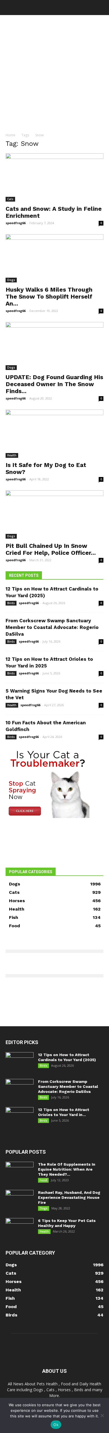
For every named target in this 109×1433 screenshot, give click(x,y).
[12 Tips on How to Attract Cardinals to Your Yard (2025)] (20, 1062)
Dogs (11, 280)
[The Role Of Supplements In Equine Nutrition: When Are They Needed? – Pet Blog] (20, 1171)
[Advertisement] (54, 72)
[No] (102, 1415)
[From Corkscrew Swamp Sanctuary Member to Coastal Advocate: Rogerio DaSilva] (20, 1088)
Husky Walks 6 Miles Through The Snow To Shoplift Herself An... (49, 296)
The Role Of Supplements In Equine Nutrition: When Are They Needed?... (66, 1169)
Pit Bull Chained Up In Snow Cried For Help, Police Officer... (51, 549)
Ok (55, 1424)
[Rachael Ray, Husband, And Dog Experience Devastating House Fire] (20, 1199)
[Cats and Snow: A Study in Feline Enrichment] (54, 177)
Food (43, 1180)
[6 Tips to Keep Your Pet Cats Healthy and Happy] (20, 1228)
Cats (10, 199)
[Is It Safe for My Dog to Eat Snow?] (54, 434)
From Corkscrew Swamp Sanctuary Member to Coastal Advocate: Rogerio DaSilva (52, 627)
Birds (11, 603)
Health (11, 455)
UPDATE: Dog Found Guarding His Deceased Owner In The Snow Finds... (54, 384)
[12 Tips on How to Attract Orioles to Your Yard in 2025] (20, 1117)
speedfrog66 (15, 223)
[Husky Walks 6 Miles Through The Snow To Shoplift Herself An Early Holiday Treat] (54, 258)
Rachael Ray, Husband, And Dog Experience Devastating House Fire (69, 1197)
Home (10, 135)
